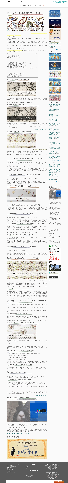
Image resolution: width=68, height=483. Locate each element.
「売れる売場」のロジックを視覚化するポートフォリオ (18, 62)
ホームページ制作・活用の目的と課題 (14, 55)
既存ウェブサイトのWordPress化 (11, 472)
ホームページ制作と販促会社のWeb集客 (14, 60)
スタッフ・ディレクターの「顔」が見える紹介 (16, 75)
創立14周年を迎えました (53, 46)
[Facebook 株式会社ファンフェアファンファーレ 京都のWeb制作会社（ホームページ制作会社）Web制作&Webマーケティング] (22, 2)
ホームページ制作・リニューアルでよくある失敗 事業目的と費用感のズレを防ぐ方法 (54, 141)
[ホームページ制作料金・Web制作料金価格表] (55, 57)
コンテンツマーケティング (10, 476)
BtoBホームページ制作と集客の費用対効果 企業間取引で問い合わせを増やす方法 (54, 137)
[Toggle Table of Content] (36, 54)
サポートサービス (9, 474)
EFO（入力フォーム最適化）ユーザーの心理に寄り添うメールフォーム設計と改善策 (54, 116)
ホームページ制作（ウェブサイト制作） (25, 3)
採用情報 (26, 467)
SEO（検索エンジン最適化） (10, 469)
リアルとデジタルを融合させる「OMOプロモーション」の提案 (19, 59)
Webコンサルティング (32, 5)
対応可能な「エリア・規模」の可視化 (15, 74)
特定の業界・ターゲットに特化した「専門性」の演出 (17, 72)
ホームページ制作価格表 (10, 465)
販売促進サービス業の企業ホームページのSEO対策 (16, 66)
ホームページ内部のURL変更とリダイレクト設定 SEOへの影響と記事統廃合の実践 (54, 109)
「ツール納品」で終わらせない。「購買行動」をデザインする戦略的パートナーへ (22, 58)
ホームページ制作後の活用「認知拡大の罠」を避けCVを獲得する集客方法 (54, 144)
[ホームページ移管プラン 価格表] (55, 34)
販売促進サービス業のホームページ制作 (14, 57)
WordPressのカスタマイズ (10, 470)
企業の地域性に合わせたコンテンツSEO (15, 69)
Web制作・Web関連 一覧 (56, 160)
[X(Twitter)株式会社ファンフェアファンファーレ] (19, 2)
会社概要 (39, 5)
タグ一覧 (52, 184)
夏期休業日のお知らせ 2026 (53, 43)
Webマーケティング (9, 468)
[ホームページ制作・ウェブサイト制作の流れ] (55, 90)
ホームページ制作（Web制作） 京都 (13, 76)
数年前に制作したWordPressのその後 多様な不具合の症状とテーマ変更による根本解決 (54, 133)
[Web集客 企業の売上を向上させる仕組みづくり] (55, 13)
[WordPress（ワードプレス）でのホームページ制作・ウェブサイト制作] (55, 66)
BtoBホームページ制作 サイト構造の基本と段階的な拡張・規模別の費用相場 (54, 124)
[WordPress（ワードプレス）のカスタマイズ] (55, 73)
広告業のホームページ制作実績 (40, 129)
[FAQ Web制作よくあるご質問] (55, 97)
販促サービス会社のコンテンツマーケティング (15, 70)
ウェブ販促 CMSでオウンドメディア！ (11, 471)
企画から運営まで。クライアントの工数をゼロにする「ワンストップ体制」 (21, 63)
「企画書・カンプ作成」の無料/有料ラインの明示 (17, 73)
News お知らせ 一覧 (57, 49)
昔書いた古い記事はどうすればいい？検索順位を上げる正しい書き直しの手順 (54, 113)
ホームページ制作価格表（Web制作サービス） (42, 3)
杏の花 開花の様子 (52, 179)
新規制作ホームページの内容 (12, 56)
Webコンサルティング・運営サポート (11, 473)
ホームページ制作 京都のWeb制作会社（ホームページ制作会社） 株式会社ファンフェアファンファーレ (18, 434)
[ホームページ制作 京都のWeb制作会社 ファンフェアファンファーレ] (8, 2)
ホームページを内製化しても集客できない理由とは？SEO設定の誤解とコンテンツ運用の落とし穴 (54, 156)
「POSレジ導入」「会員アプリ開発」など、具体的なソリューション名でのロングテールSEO (23, 67)
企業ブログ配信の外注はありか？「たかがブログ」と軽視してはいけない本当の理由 (54, 152)
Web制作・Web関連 (55, 3)
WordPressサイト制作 (22, 5)
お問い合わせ (44, 5)
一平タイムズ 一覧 (58, 181)
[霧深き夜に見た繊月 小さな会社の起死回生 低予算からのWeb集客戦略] (55, 23)
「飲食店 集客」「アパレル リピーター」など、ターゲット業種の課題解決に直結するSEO (23, 68)
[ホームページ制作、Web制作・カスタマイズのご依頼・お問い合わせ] (27, 448)
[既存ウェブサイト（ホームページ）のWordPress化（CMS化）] (55, 81)
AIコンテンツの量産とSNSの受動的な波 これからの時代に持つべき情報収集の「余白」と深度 (54, 165)
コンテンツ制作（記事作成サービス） (11, 475)
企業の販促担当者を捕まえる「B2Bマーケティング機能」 (18, 65)
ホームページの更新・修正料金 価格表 (11, 466)
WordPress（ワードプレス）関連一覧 (29, 475)
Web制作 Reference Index (28, 476)
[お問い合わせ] (55, 268)
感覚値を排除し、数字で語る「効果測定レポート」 (17, 64)
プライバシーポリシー (28, 466)
